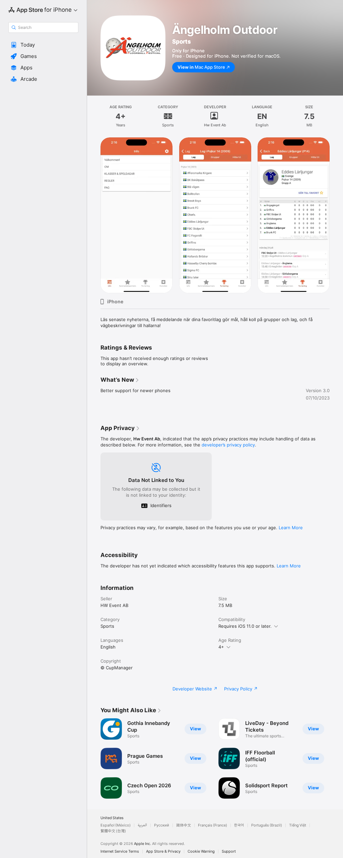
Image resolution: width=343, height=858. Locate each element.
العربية (142, 825)
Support (229, 851)
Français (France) (212, 825)
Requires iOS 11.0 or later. (245, 626)
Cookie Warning (201, 851)
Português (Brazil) (266, 825)
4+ (221, 647)
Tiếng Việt (297, 825)
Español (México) (115, 825)
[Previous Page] (93, 215)
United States (112, 818)
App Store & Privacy (163, 851)
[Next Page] (336, 215)
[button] (43, 45)
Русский (161, 825)
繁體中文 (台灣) (113, 831)
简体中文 (183, 825)
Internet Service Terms (119, 851)
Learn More (291, 527)
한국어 (239, 825)
